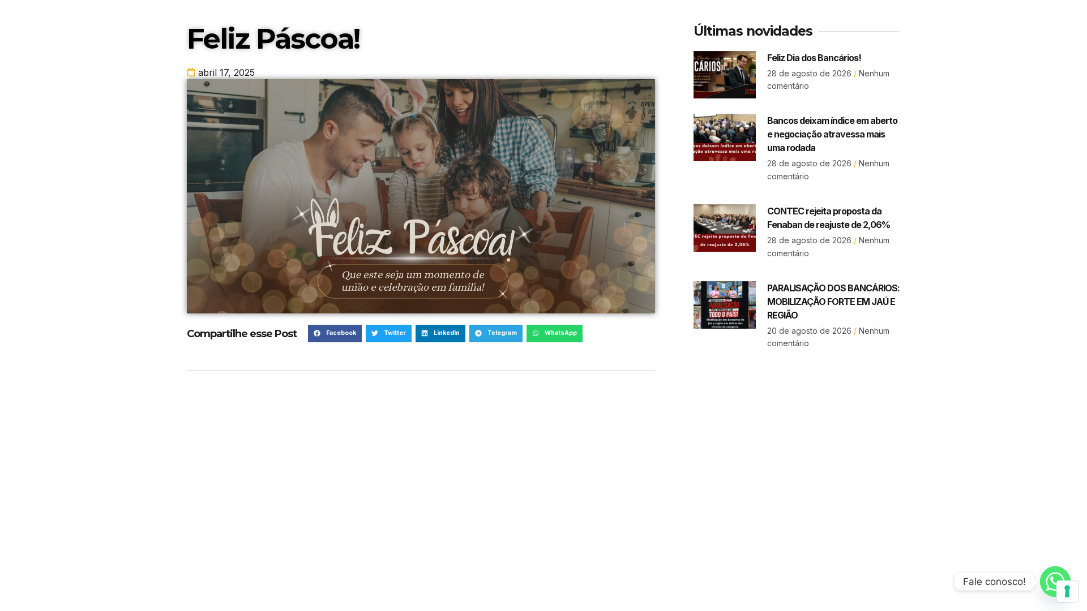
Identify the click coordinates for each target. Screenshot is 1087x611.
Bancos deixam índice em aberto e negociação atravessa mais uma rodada (832, 134)
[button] (335, 334)
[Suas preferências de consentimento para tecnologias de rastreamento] (1067, 591)
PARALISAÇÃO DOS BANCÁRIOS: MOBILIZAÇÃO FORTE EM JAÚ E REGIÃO (833, 301)
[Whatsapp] (1055, 581)
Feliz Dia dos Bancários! (814, 57)
